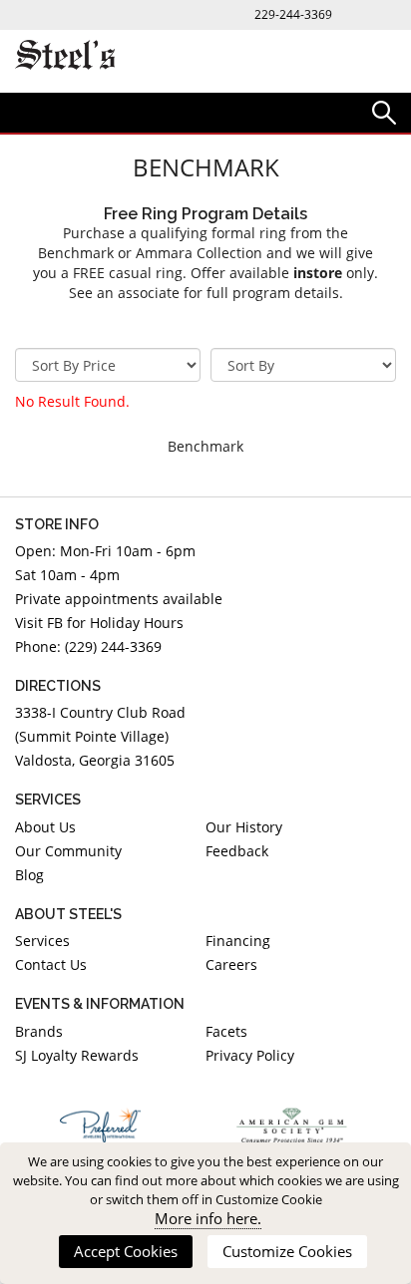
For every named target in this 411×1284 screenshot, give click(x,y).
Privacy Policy (250, 1055)
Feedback (237, 850)
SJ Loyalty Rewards (77, 1055)
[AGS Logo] (292, 1125)
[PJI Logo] (100, 1125)
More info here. (208, 1218)
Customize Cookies (287, 1251)
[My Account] (384, 111)
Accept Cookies (126, 1251)
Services (42, 940)
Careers (231, 964)
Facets (226, 1031)
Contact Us (51, 964)
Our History (244, 826)
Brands (39, 1031)
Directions (58, 686)
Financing (238, 940)
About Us (45, 826)
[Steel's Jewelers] (65, 56)
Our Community (68, 850)
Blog (29, 874)
